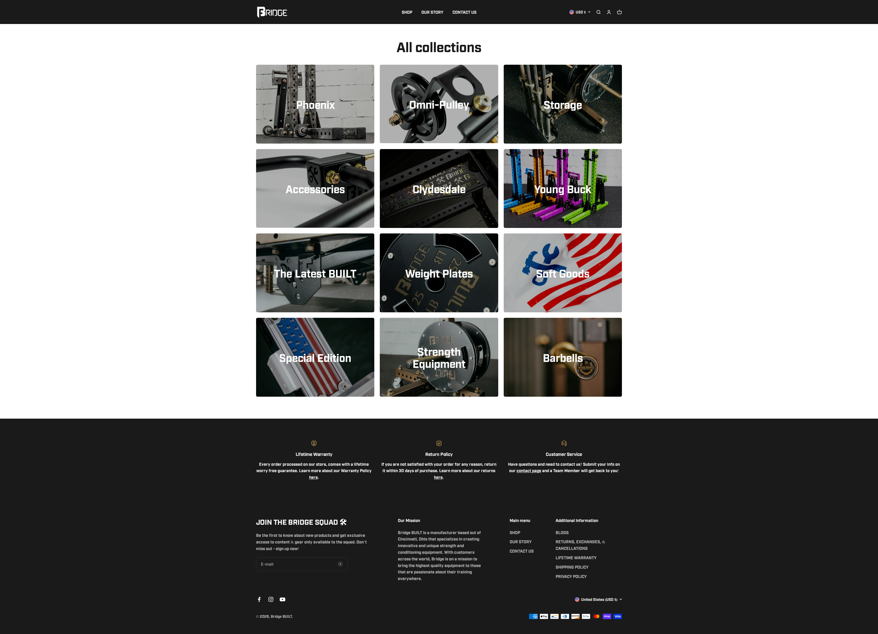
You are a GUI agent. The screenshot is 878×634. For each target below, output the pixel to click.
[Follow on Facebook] (259, 599)
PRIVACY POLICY (571, 576)
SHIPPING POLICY (572, 566)
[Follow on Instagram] (271, 599)
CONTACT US (464, 11)
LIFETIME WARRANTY (576, 557)
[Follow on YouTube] (282, 599)
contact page (529, 470)
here (313, 476)
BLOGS (562, 532)
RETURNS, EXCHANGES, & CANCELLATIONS (580, 545)
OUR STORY (432, 11)
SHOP (407, 11)
